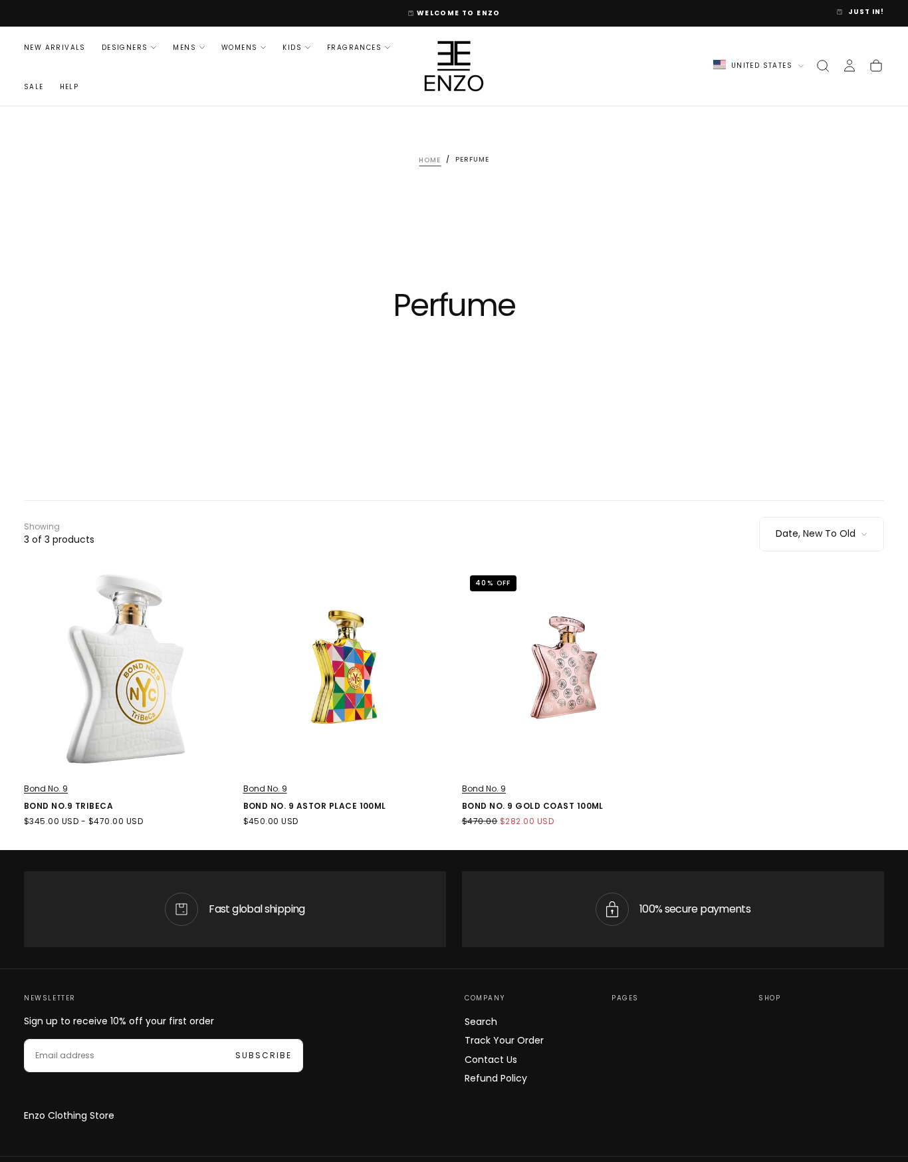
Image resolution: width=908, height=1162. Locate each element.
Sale (34, 87)
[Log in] (849, 65)
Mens (184, 47)
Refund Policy (496, 1078)
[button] (823, 65)
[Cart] (876, 65)
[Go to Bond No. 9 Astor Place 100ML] (345, 669)
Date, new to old (815, 533)
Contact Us (491, 1059)
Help (69, 87)
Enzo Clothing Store (69, 1115)
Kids (292, 47)
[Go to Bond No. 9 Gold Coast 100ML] (563, 669)
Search (481, 1021)
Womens (239, 47)
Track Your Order (504, 1040)
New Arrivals (55, 47)
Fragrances (354, 47)
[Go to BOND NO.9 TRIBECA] (125, 669)
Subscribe (263, 1055)
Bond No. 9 (46, 788)
